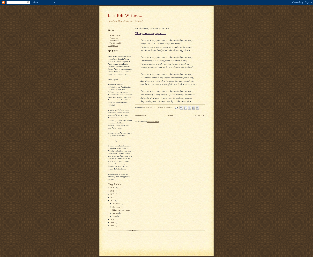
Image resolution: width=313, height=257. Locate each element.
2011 (112, 200)
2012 (112, 197)
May (114, 216)
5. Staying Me (113, 45)
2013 (112, 194)
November (116, 207)
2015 (112, 191)
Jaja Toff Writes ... (125, 15)
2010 (112, 219)
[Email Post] (176, 107)
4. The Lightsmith (114, 43)
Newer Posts (140, 115)
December (116, 203)
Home (170, 115)
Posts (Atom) (153, 121)
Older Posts (200, 115)
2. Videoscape (113, 38)
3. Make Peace (113, 40)
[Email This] (181, 108)
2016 (112, 187)
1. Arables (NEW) (114, 35)
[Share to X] (189, 108)
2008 (112, 225)
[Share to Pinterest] (197, 108)
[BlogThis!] (185, 108)
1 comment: (168, 107)
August (115, 213)
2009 (112, 222)
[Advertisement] (146, 237)
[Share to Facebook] (193, 108)
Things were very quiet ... (122, 210)
